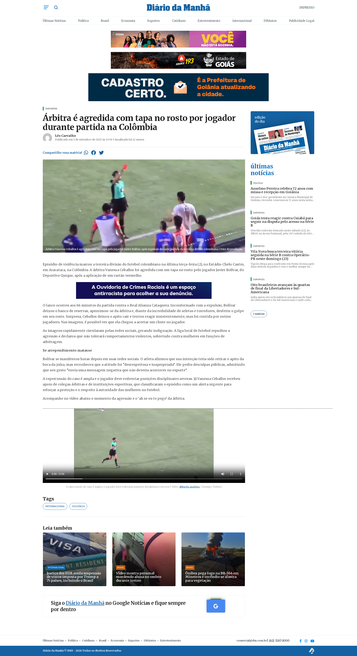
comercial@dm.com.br (252, 640)
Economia (128, 21)
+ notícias (259, 314)
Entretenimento (209, 21)
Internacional (242, 21)
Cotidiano (179, 21)
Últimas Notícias (54, 21)
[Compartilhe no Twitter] (101, 152)
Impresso (306, 7)
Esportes (153, 21)
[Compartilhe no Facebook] (93, 152)
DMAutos (270, 21)
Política (83, 21)
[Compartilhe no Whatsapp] (86, 152)
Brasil (105, 21)
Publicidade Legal (301, 21)
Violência (78, 506)
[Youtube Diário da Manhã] (312, 641)
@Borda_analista (189, 486)
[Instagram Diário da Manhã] (306, 641)
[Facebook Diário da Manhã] (301, 641)
